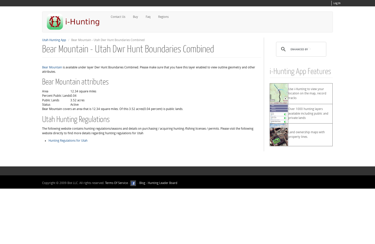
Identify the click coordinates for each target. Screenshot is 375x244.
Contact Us (118, 17)
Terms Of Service (116, 183)
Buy (135, 17)
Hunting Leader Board (162, 183)
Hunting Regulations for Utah (68, 140)
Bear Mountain (52, 67)
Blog (142, 183)
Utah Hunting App (54, 40)
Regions (163, 17)
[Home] (75, 21)
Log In (337, 3)
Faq (148, 17)
